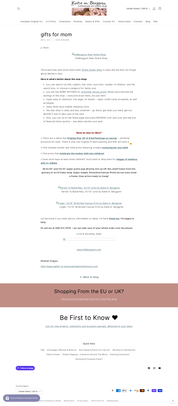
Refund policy (69, 401)
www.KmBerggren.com (89, 249)
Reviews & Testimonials (124, 350)
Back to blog (91, 277)
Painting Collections (119, 354)
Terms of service (97, 401)
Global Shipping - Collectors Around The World (85, 354)
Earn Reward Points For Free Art (94, 350)
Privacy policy (82, 401)
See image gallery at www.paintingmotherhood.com (69, 266)
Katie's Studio (53, 354)
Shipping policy (113, 401)
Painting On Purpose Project (89, 359)
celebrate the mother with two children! (82, 153)
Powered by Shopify (53, 401)
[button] (19, 9)
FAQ (42, 350)
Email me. (114, 218)
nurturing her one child (115, 147)
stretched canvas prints (94, 92)
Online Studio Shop (92, 70)
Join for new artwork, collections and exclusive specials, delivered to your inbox (88, 326)
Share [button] (46, 48)
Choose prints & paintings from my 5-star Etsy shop (89, 299)
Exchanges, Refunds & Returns (61, 350)
